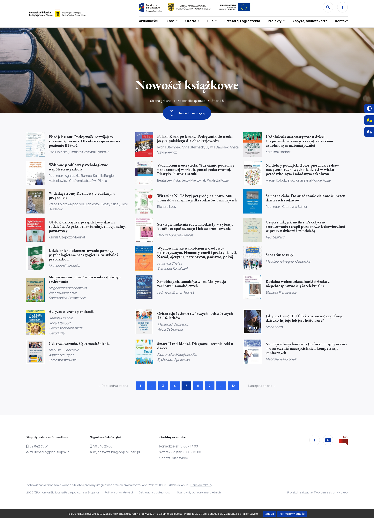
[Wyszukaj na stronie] (328, 7)
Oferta (190, 21)
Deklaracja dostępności (155, 492)
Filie (210, 21)
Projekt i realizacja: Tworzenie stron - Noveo (317, 492)
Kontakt (341, 21)
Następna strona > (262, 386)
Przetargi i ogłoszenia (242, 21)
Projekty (275, 21)
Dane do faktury (201, 485)
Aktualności (148, 21)
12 (233, 386)
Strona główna (160, 101)
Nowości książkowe (191, 101)
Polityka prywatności (119, 492)
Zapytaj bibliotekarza (309, 21)
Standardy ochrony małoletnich (199, 492)
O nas (170, 21)
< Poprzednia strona (113, 386)
